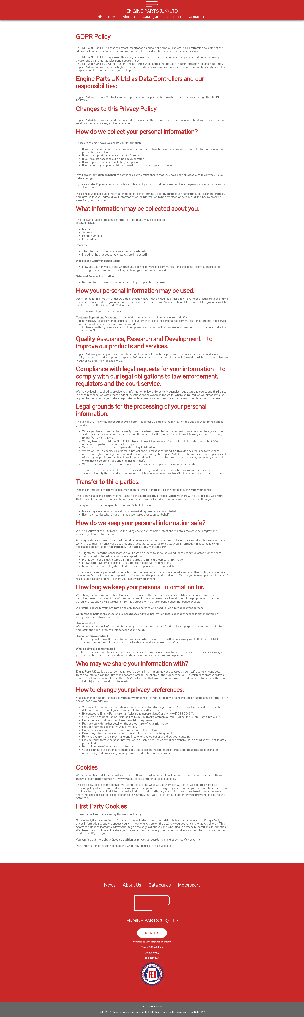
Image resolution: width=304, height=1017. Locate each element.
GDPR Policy (152, 958)
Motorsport (174, 16)
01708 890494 (101, 437)
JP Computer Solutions (158, 941)
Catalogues (151, 16)
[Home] (152, 911)
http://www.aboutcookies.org (131, 778)
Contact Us (197, 16)
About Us (129, 16)
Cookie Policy (152, 952)
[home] (100, 16)
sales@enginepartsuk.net (123, 60)
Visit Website (124, 305)
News (112, 16)
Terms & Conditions (152, 947)
